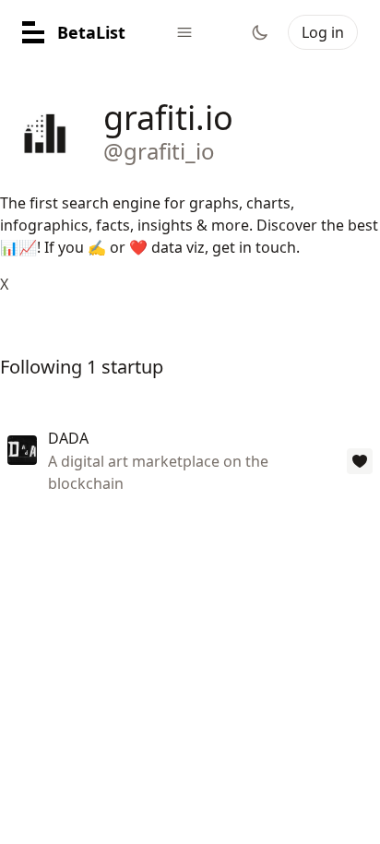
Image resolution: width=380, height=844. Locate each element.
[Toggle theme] (260, 32)
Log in (323, 32)
